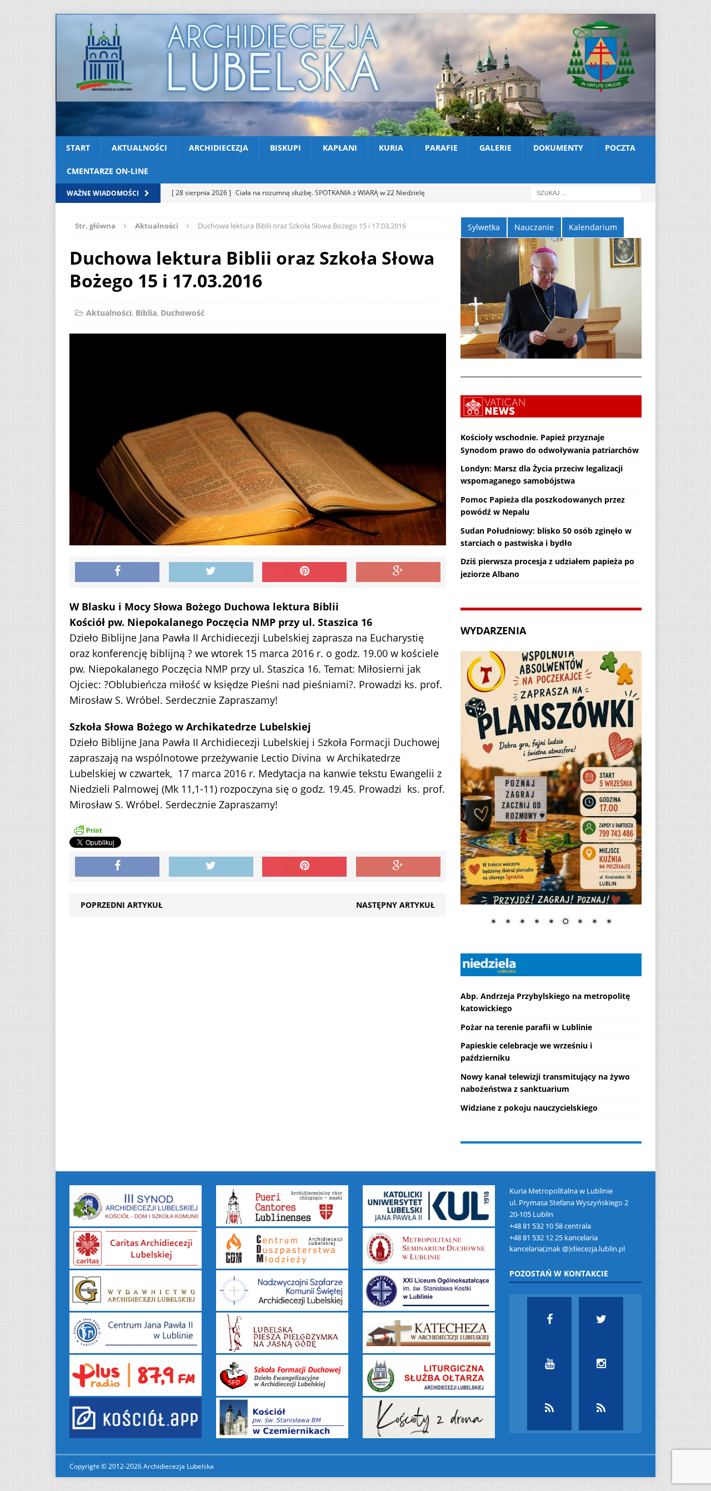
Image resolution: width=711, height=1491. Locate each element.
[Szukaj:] (586, 192)
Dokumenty (558, 147)
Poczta (620, 147)
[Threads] (601, 1408)
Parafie (441, 147)
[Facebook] (549, 1319)
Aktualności (139, 147)
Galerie (495, 147)
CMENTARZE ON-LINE (107, 171)
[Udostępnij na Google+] (398, 572)
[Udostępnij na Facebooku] (117, 572)
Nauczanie (534, 227)
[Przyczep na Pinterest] (304, 572)
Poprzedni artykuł (122, 904)
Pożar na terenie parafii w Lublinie (526, 1027)
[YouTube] (549, 1363)
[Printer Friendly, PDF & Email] (87, 830)
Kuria (391, 147)
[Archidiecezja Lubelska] (355, 75)
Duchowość (182, 312)
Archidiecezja (218, 147)
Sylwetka (484, 227)
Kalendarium (593, 227)
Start (78, 147)
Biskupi (285, 147)
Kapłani (340, 147)
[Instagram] (601, 1363)
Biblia (146, 312)
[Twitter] (601, 1319)
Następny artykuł (395, 904)
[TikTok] (549, 1408)
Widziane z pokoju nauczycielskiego (529, 1107)
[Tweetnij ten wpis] (211, 572)
